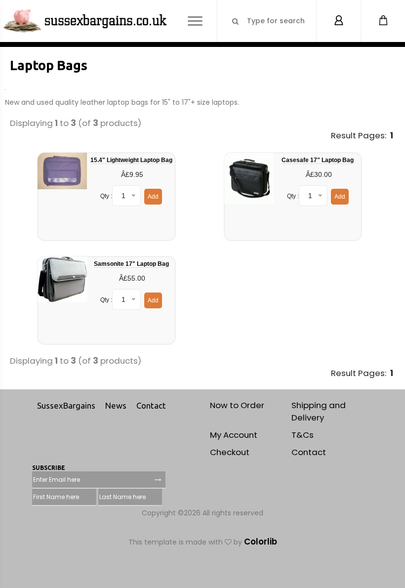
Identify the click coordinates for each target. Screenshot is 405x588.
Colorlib (260, 541)
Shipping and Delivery (318, 411)
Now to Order (237, 405)
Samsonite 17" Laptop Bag (131, 263)
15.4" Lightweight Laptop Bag (131, 160)
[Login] (338, 21)
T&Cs (302, 435)
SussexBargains (66, 405)
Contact (151, 405)
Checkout (229, 452)
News (115, 405)
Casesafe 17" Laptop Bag (318, 160)
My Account (233, 435)
